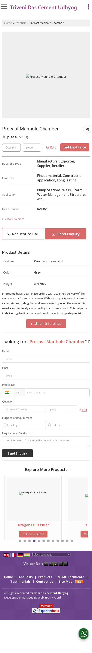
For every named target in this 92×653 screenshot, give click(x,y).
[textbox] (32, 148)
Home (8, 23)
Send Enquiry (68, 233)
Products (21, 23)
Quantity (7, 401)
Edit (52, 147)
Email (5, 368)
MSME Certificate (71, 577)
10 (62, 541)
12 (72, 541)
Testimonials (20, 581)
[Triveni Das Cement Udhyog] (43, 8)
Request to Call (25, 233)
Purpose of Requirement (17, 417)
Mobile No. (8, 385)
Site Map (65, 581)
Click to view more (13, 219)
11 (67, 541)
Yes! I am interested (46, 323)
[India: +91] (8, 392)
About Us (26, 577)
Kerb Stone (71, 525)
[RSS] (79, 581)
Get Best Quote (72, 534)
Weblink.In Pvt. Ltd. (49, 597)
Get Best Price (75, 147)
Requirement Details (14, 433)
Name (5, 351)
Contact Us (44, 581)
